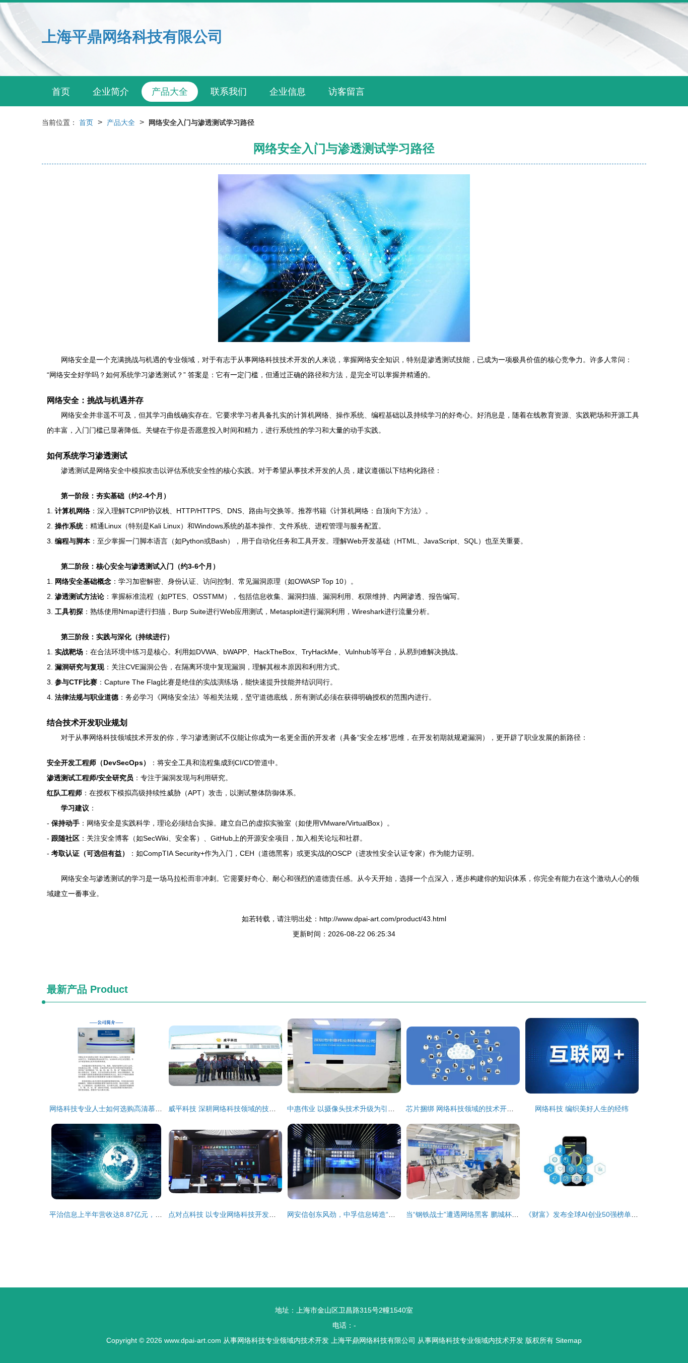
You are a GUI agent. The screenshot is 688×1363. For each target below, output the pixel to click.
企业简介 (111, 92)
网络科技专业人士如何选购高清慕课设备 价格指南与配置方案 (145, 1109)
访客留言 (346, 92)
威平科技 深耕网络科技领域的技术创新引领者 (239, 1109)
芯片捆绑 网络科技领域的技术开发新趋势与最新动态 (488, 1109)
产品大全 (170, 92)
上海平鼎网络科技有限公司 (132, 36)
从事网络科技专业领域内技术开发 (276, 1340)
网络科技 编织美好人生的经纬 (582, 1109)
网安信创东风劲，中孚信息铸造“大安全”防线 (356, 1214)
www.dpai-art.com (192, 1340)
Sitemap (569, 1340)
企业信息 (287, 92)
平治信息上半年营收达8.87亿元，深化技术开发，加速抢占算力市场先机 (162, 1214)
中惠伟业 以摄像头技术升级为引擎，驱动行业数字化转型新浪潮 (387, 1109)
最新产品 (67, 989)
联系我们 (229, 92)
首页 (61, 92)
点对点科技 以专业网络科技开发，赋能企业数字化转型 (253, 1214)
